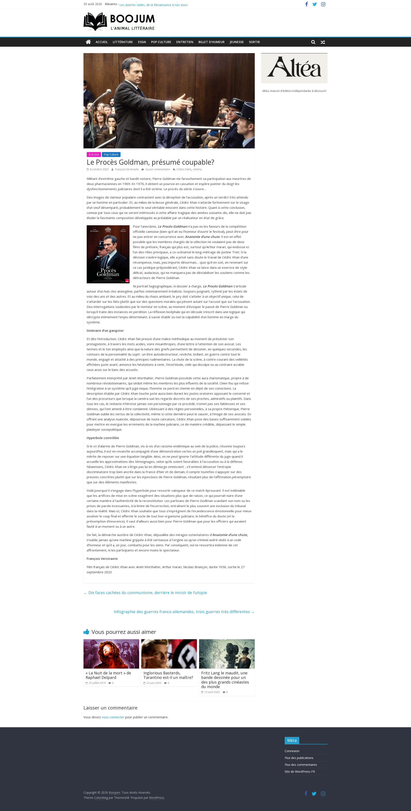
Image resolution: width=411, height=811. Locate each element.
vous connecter (113, 717)
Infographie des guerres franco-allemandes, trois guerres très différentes (184, 611)
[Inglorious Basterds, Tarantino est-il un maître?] (169, 641)
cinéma (197, 169)
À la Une (94, 154)
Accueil (102, 42)
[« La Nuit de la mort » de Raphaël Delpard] (111, 641)
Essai (142, 42)
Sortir (254, 42)
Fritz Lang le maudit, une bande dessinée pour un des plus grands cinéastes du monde (225, 679)
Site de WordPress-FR (300, 771)
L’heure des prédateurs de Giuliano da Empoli (150, 4)
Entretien (184, 42)
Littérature (123, 42)
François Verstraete (127, 169)
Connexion (292, 751)
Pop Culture (161, 42)
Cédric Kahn (184, 169)
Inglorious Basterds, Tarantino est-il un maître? (168, 675)
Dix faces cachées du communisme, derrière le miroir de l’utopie (145, 592)
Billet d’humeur (211, 42)
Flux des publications (299, 758)
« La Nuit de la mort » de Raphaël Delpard (108, 675)
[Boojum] (88, 41)
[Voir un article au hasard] (323, 41)
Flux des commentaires (301, 765)
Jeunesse (237, 42)
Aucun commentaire (157, 169)
